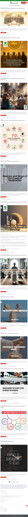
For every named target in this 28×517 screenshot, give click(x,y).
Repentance (2, 488)
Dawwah (4, 7)
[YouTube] (6, 503)
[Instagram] (4, 503)
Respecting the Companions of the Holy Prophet (10, 37)
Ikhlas (13, 330)
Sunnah (10, 75)
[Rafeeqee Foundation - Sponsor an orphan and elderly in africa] (14, 3)
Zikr (16, 479)
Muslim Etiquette (6, 7)
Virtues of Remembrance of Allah (7, 441)
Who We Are (5, 493)
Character (12, 330)
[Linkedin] (7, 503)
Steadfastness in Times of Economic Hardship (9, 333)
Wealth (19, 403)
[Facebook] (1, 503)
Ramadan (13, 252)
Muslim (16, 403)
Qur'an (5, 330)
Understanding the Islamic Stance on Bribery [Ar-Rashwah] (12, 368)
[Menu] (26, 2)
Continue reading (3, 32)
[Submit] (26, 505)
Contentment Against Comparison (7, 296)
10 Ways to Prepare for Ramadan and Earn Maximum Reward (13, 120)
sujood (7, 488)
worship (23, 488)
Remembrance (14, 479)
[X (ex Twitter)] (3, 503)
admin (8, 10)
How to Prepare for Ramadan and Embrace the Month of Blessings (14, 202)
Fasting (3, 119)
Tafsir (8, 488)
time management (18, 488)
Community (2, 7)
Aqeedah (10, 330)
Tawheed (3, 332)
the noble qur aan (14, 488)
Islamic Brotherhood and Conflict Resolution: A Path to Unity (13, 8)
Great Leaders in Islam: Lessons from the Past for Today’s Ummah (13, 255)
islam (11, 403)
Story (6, 330)
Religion (8, 75)
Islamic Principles (6, 75)
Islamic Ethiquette (14, 403)
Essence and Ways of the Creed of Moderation (10, 161)
